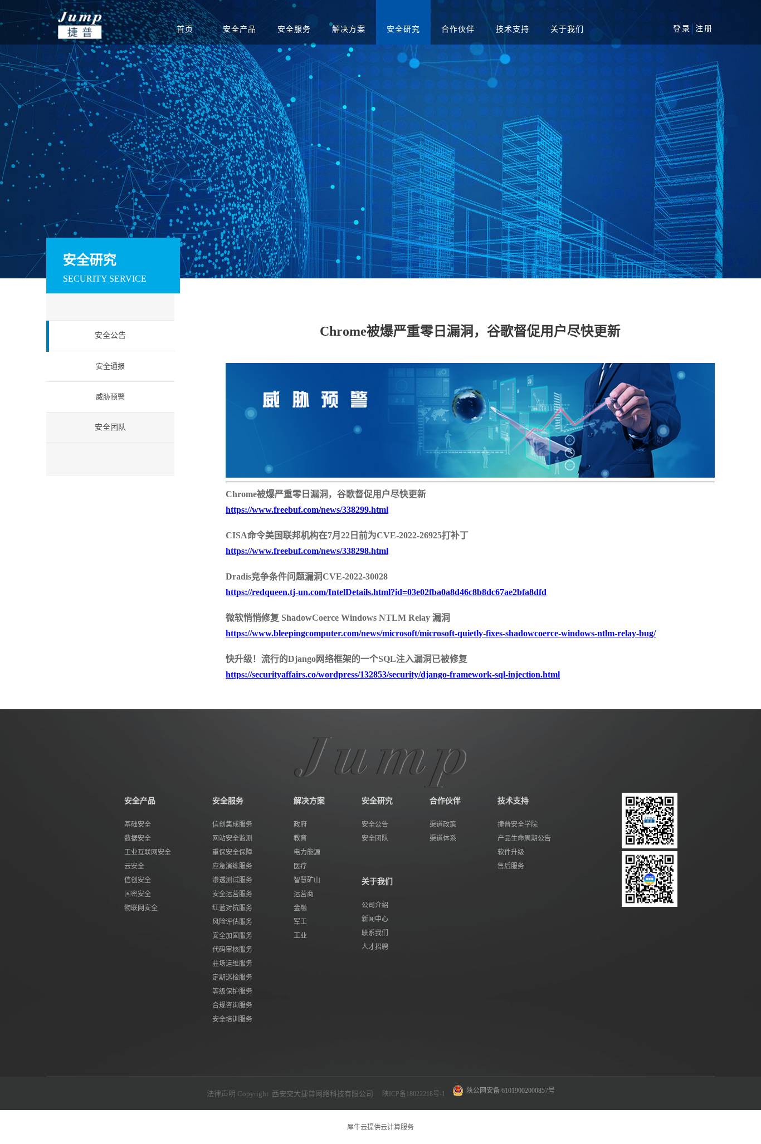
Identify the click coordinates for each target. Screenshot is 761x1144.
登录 (682, 28)
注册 (704, 28)
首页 (185, 29)
